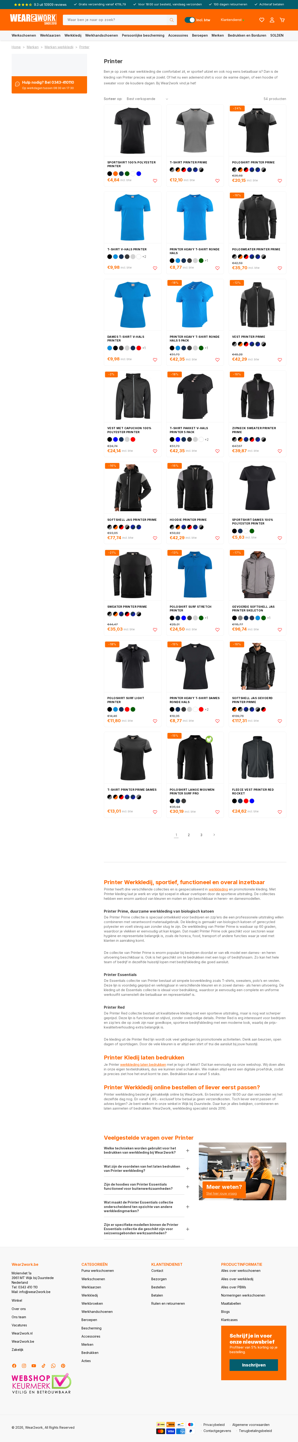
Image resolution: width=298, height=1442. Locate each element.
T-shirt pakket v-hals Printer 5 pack (189, 430)
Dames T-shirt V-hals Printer (125, 338)
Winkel (17, 1300)
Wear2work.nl (22, 1333)
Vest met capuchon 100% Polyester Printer (129, 430)
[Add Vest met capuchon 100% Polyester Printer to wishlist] (155, 451)
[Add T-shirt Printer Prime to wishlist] (217, 180)
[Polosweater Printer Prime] (257, 217)
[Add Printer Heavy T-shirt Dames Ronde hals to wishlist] (217, 721)
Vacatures (19, 1325)
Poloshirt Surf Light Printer (125, 700)
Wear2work (34, 1427)
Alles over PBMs (233, 1287)
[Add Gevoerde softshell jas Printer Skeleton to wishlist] (280, 629)
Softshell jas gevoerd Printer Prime (252, 700)
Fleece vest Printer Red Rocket (253, 791)
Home (16, 47)
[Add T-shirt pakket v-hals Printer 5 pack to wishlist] (217, 451)
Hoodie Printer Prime (188, 519)
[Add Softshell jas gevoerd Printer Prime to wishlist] (280, 721)
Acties (86, 1361)
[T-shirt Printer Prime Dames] (133, 758)
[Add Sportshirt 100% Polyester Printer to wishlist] (155, 180)
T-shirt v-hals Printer (127, 249)
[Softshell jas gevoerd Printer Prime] (257, 666)
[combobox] (120, 20)
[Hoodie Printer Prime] (195, 488)
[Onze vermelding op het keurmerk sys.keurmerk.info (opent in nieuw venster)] (41, 1393)
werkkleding (218, 889)
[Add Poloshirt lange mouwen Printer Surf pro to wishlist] (217, 812)
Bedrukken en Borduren (247, 35)
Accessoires (178, 35)
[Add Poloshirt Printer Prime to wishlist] (280, 180)
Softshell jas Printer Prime (132, 519)
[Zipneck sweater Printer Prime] (257, 396)
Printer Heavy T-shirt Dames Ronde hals (195, 700)
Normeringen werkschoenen (243, 1295)
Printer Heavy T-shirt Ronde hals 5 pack (195, 338)
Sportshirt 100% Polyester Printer (131, 164)
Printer (84, 47)
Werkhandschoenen (101, 35)
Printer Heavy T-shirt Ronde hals (195, 251)
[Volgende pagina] (214, 835)
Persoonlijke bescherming (143, 35)
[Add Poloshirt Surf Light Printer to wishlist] (155, 721)
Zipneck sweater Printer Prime (254, 430)
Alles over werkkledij (237, 1279)
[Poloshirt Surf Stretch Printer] (195, 575)
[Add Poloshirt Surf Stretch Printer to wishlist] (217, 629)
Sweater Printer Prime (127, 606)
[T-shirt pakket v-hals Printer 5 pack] (195, 396)
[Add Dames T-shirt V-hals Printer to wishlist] (155, 359)
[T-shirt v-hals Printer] (133, 217)
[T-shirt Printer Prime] (195, 130)
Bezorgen (159, 1279)
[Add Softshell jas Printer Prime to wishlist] (155, 538)
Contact (157, 1271)
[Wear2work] (33, 19)
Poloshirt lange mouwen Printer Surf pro (192, 791)
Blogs (225, 1312)
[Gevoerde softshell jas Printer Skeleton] (257, 575)
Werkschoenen (24, 35)
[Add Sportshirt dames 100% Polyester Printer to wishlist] (280, 538)
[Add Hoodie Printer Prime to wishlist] (217, 538)
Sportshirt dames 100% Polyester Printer (252, 521)
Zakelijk (18, 1350)
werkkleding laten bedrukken (143, 1064)
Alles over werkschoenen (241, 1271)
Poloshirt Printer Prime (253, 162)
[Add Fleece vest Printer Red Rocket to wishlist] (280, 812)
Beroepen (200, 35)
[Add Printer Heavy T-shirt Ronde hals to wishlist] (217, 268)
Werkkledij (72, 35)
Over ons (19, 1309)
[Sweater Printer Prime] (133, 575)
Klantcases (229, 1320)
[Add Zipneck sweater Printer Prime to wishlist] (280, 451)
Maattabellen (231, 1303)
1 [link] (176, 835)
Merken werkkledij (59, 47)
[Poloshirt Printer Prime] (257, 130)
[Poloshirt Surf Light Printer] (133, 666)
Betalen (157, 1295)
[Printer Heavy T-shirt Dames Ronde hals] (195, 666)
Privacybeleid (214, 1425)
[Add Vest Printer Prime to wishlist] (280, 359)
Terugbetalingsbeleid (255, 1431)
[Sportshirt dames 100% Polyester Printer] (257, 488)
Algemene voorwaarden (251, 1425)
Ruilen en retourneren (168, 1303)
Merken (218, 35)
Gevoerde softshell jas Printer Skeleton (253, 608)
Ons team (19, 1317)
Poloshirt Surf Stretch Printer (191, 608)
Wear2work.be (23, 1341)
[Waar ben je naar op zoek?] (172, 20)
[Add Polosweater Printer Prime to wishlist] (280, 268)
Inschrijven (254, 1365)
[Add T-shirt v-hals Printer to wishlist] (155, 268)
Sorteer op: (113, 99)
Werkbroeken (92, 1303)
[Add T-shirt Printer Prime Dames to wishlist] (155, 812)
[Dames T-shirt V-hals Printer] (133, 305)
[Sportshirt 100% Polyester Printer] (133, 130)
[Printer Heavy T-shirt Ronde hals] (195, 217)
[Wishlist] (262, 20)
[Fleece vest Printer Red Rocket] (257, 758)
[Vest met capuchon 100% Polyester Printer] (133, 396)
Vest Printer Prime (248, 336)
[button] (24, 35)
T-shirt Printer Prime (188, 162)
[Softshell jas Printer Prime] (133, 488)
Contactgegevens (217, 1431)
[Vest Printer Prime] (257, 305)
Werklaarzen (50, 35)
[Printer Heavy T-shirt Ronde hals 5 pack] (195, 305)
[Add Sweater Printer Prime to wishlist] (155, 629)
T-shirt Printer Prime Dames (132, 789)
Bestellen (158, 1287)
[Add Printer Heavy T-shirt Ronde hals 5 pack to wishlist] (217, 359)
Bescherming (91, 1328)
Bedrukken (89, 1353)
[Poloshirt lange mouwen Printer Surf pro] (195, 758)
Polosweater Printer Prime (256, 249)
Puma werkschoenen (97, 1271)
